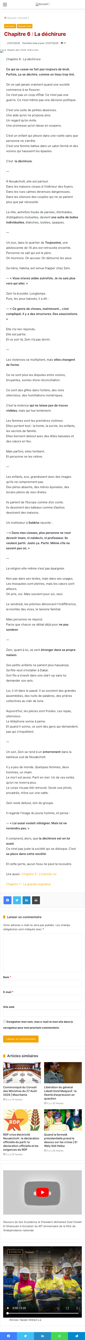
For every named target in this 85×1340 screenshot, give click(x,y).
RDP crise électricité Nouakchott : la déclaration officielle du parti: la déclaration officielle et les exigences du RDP (21, 1142)
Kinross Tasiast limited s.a (25, 1319)
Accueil (11, 17)
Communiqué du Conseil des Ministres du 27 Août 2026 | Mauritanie (20, 1090)
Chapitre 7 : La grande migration (28, 884)
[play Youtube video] (42, 1192)
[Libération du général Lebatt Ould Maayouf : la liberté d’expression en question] (63, 1072)
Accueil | (23, 17)
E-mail (8, 992)
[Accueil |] (42, 4)
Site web (8, 1006)
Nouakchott (24, 26)
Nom (7, 977)
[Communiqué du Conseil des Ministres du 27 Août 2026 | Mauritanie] (22, 1072)
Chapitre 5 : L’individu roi (39, 874)
